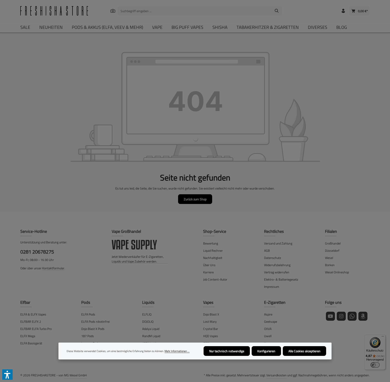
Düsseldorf (332, 250)
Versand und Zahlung (278, 243)
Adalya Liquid (150, 328)
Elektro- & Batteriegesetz (281, 279)
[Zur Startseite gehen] (54, 10)
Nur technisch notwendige (226, 351)
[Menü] (382, 337)
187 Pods (87, 336)
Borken (330, 265)
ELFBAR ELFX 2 (30, 321)
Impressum (271, 286)
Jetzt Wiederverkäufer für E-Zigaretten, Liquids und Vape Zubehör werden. (138, 259)
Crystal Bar (210, 328)
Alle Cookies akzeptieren (304, 351)
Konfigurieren (266, 351)
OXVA (268, 328)
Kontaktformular (53, 268)
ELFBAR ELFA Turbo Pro (36, 328)
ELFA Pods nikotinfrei (95, 321)
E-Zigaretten (275, 302)
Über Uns (209, 265)
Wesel (329, 257)
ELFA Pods (88, 314)
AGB (267, 250)
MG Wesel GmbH (75, 375)
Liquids (148, 302)
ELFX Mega (27, 336)
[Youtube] (330, 316)
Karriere (208, 272)
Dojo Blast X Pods (92, 328)
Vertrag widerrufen (276, 272)
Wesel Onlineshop (337, 272)
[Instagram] (341, 316)
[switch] (375, 365)
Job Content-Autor (215, 279)
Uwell (268, 336)
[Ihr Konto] (343, 11)
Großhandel (333, 243)
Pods (85, 302)
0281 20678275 (37, 252)
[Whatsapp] (352, 316)
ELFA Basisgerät (31, 343)
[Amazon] (362, 316)
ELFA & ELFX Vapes (33, 314)
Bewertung (210, 243)
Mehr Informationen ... (177, 351)
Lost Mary (210, 321)
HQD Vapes (210, 336)
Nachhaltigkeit (212, 257)
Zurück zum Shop (195, 199)
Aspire (268, 314)
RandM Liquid (151, 336)
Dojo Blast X (211, 314)
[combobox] (195, 11)
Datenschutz (272, 257)
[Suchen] (113, 11)
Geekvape (270, 321)
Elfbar (25, 302)
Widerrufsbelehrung (277, 265)
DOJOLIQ (147, 321)
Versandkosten (276, 375)
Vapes (208, 302)
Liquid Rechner (213, 250)
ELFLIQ (146, 314)
